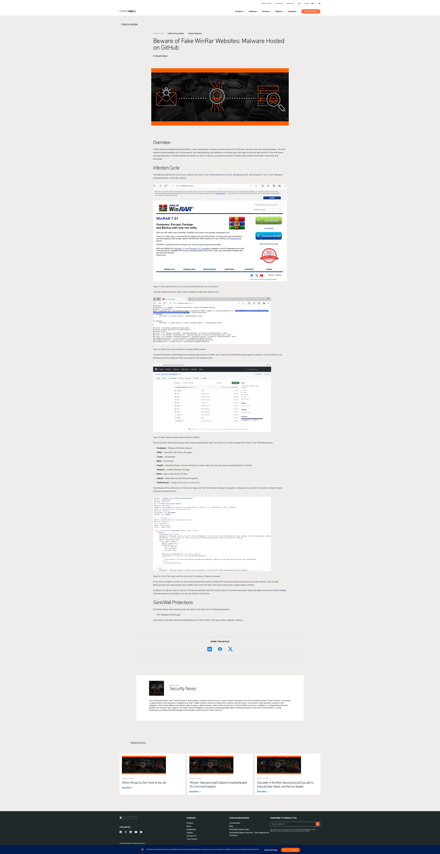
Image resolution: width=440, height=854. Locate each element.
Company (292, 11)
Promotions (279, 3)
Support (278, 11)
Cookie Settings (270, 850)
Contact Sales (310, 11)
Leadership (191, 829)
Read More (127, 788)
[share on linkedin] (209, 649)
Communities (234, 823)
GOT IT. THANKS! (290, 850)
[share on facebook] (220, 649)
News (189, 826)
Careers (190, 823)
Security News (161, 56)
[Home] (128, 11)
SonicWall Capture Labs (239, 829)
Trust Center (192, 839)
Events (306, 3)
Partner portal (266, 3)
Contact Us (191, 836)
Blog (299, 3)
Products (239, 11)
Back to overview (130, 24)
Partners (266, 11)
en (313, 3)
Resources (290, 3)
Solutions (253, 11)
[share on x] (230, 649)
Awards (190, 833)
